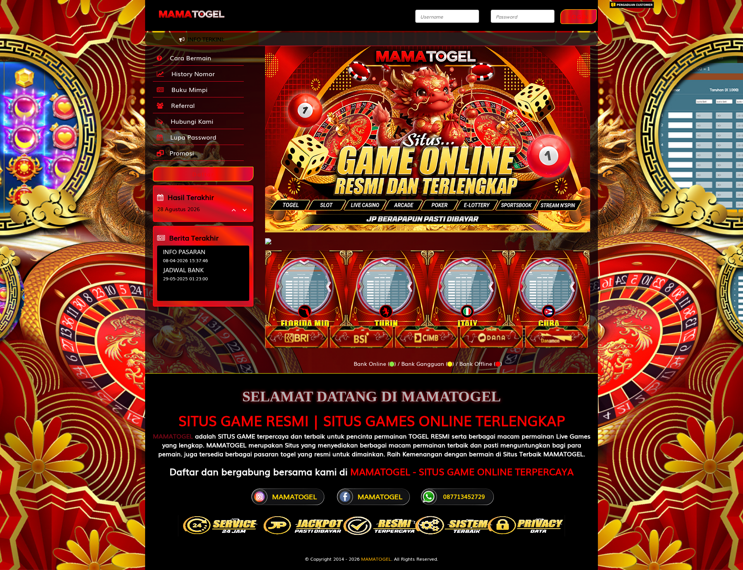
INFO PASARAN (184, 251)
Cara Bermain (188, 57)
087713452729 (464, 496)
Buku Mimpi (187, 89)
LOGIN (578, 16)
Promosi (181, 152)
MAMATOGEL (173, 435)
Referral (181, 105)
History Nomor (191, 73)
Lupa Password (191, 137)
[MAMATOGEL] (268, 237)
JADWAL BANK (183, 269)
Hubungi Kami (190, 121)
